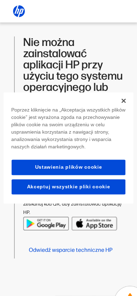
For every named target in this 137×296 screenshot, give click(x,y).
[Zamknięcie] (123, 100)
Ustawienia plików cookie (68, 167)
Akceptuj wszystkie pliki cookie (68, 186)
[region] (69, 147)
